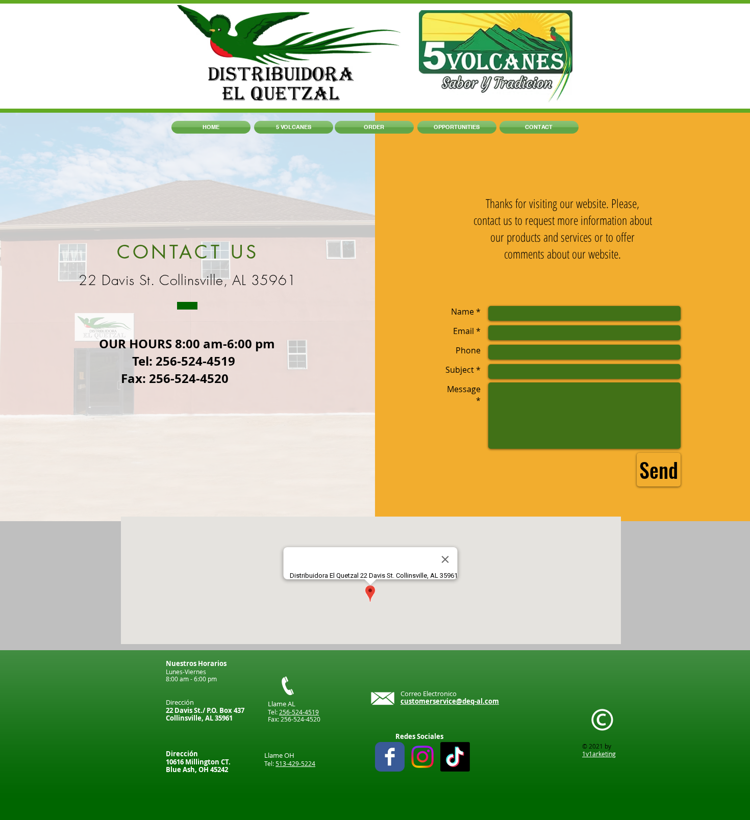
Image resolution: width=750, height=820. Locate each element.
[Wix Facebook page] (390, 757)
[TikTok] (455, 757)
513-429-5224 (295, 763)
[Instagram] (422, 757)
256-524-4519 (299, 712)
